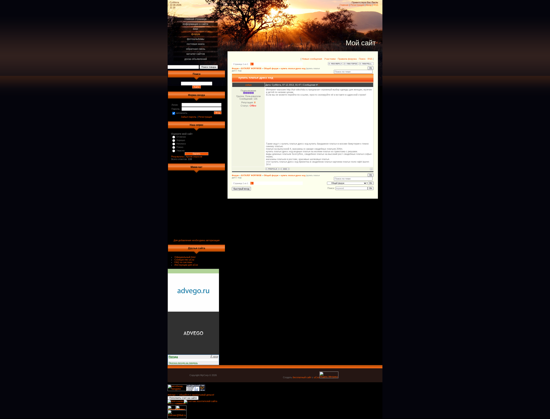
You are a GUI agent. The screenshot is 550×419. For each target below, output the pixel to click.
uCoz (316, 377)
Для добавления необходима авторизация (197, 240)
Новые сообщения (312, 59)
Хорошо (180, 140)
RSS (375, 5)
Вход (368, 5)
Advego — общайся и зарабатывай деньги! (191, 394)
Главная (344, 5)
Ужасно (180, 150)
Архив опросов (194, 156)
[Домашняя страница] (285, 169)
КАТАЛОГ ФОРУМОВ (251, 68)
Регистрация (357, 5)
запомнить (181, 113)
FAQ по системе (183, 262)
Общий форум (271, 68)
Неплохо (181, 143)
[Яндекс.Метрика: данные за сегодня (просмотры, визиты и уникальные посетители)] (328, 375)
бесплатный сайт (302, 377)
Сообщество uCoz (184, 259)
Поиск (362, 59)
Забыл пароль (188, 117)
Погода (173, 356)
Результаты (177, 156)
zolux (248, 85)
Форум (235, 68)
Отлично (181, 137)
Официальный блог (185, 257)
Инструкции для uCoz (186, 265)
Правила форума (347, 59)
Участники (330, 59)
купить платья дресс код (293, 68)
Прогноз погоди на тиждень (183, 363)
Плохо (179, 147)
